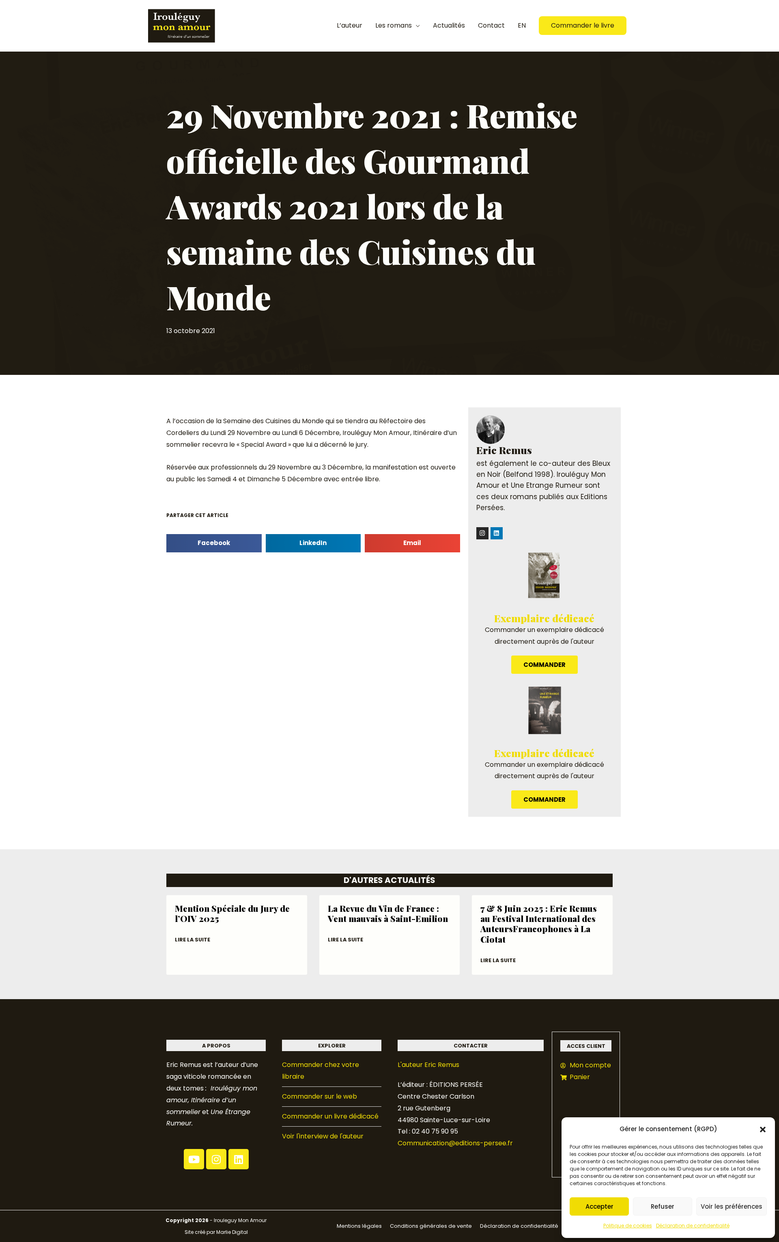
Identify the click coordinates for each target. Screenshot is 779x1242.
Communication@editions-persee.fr (455, 1143)
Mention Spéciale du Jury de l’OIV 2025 (232, 913)
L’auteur (349, 25)
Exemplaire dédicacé (544, 618)
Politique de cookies (627, 1225)
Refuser (662, 1206)
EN (522, 25)
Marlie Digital (232, 1232)
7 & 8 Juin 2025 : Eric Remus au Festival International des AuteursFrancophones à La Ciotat (538, 923)
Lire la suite (192, 939)
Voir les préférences (731, 1206)
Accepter (599, 1206)
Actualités (449, 25)
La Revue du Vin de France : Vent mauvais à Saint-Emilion (388, 913)
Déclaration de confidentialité (693, 1225)
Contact (491, 25)
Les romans (393, 25)
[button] (763, 1129)
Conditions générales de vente (431, 1226)
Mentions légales (359, 1226)
